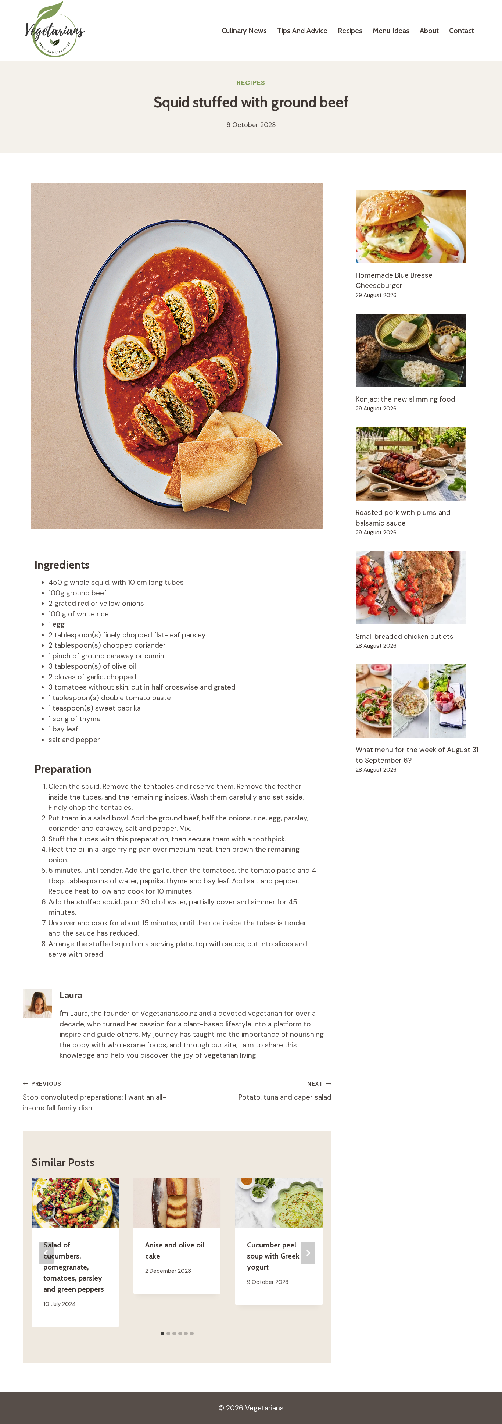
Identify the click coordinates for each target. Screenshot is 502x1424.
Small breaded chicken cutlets (404, 636)
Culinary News (244, 30)
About (429, 30)
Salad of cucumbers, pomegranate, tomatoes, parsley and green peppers (73, 1266)
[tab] (162, 1333)
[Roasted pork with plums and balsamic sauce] (417, 464)
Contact (461, 30)
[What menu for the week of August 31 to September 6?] (417, 701)
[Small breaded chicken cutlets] (417, 587)
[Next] (308, 1253)
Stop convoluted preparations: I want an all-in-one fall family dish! (94, 1096)
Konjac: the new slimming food (405, 399)
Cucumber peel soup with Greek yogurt (273, 1255)
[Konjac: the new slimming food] (417, 350)
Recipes (350, 30)
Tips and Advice (302, 30)
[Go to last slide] (46, 1253)
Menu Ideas (391, 30)
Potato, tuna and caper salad (285, 1091)
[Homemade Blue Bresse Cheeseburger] (417, 226)
